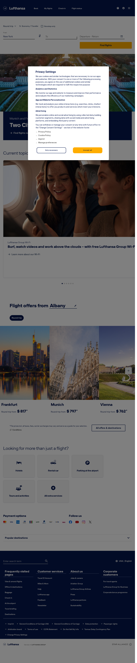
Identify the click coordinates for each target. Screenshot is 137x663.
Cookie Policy (44, 135)
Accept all (87, 150)
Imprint (41, 139)
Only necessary (51, 150)
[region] (68, 113)
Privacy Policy (44, 132)
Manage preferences (47, 143)
